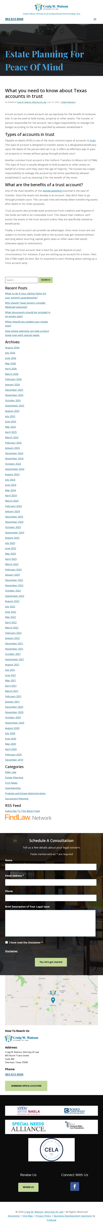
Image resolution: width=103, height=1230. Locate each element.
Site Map (28, 1215)
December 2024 (14, 453)
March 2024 (11, 500)
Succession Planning (16, 798)
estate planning (52, 190)
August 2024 (12, 474)
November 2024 (14, 458)
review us (28, 1187)
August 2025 (12, 411)
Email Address (14, 875)
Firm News (11, 782)
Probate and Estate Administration (25, 793)
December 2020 (14, 707)
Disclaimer (11, 951)
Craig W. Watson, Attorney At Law (31, 102)
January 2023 (12, 574)
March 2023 (11, 564)
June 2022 (10, 611)
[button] (95, 19)
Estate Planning (68, 102)
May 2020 (10, 743)
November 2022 (14, 585)
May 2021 (10, 680)
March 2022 (11, 627)
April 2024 (11, 495)
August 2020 (12, 728)
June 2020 (10, 738)
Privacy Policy (43, 1215)
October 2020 (13, 717)
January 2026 (12, 384)
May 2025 (10, 426)
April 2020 (11, 749)
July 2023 (10, 543)
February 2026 (13, 379)
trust (92, 140)
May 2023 (10, 553)
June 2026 (10, 358)
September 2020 (14, 722)
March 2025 (11, 437)
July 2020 (10, 733)
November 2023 (14, 522)
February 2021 (13, 696)
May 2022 (10, 617)
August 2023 (12, 537)
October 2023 (13, 527)
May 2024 (10, 490)
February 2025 (13, 442)
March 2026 (11, 374)
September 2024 (14, 469)
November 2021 (14, 648)
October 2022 (13, 590)
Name (8, 860)
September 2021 (14, 659)
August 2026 (12, 347)
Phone (9, 891)
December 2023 (14, 516)
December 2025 (14, 389)
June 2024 (10, 485)
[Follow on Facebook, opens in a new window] (74, 1186)
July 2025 (10, 416)
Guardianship (13, 788)
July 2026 (10, 352)
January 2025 (12, 448)
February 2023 (13, 569)
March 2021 (11, 691)
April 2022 (11, 622)
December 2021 (14, 643)
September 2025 (14, 405)
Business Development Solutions (73, 1215)
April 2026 (11, 368)
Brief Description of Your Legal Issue (27, 906)
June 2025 (10, 421)
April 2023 (11, 559)
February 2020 (13, 754)
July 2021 (10, 670)
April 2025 (11, 432)
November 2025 (14, 395)
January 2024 (12, 511)
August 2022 (12, 601)
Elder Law (10, 772)
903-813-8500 (14, 19)
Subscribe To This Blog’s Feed (22, 811)
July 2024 (10, 479)
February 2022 (13, 633)
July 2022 (10, 606)
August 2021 (12, 664)
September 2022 (14, 596)
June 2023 (10, 548)
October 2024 (13, 463)
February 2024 (13, 506)
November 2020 (14, 712)
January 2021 (12, 701)
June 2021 (10, 675)
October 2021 (13, 654)
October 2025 (13, 400)
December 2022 (14, 580)
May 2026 (10, 363)
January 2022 (12, 638)
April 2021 (11, 685)
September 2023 (14, 532)
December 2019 (14, 759)
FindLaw (51, 1220)
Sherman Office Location (26, 1085)
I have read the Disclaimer (26, 942)
